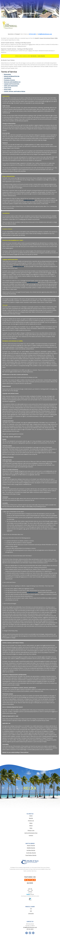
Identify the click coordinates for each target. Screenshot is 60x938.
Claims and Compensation (11, 85)
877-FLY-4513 (32, 34)
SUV (31, 911)
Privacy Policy (7, 89)
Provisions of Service (9, 80)
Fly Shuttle (30, 813)
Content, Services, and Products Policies (14, 91)
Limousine (31, 913)
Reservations (7, 74)
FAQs (31, 828)
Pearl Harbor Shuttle (31, 855)
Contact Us (30, 921)
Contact (31, 835)
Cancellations (7, 78)
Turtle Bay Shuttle (31, 853)
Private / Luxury (30, 906)
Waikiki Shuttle (31, 848)
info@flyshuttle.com (29, 200)
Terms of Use (7, 87)
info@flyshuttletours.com (45, 34)
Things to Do (31, 830)
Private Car (31, 820)
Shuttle (31, 818)
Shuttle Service (30, 843)
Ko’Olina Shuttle (31, 850)
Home (30, 815)
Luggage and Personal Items (11, 83)
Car (31, 908)
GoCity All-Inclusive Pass (31, 833)
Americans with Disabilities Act (12, 82)
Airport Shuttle (31, 845)
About (31, 825)
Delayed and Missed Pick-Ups (11, 76)
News (30, 823)
